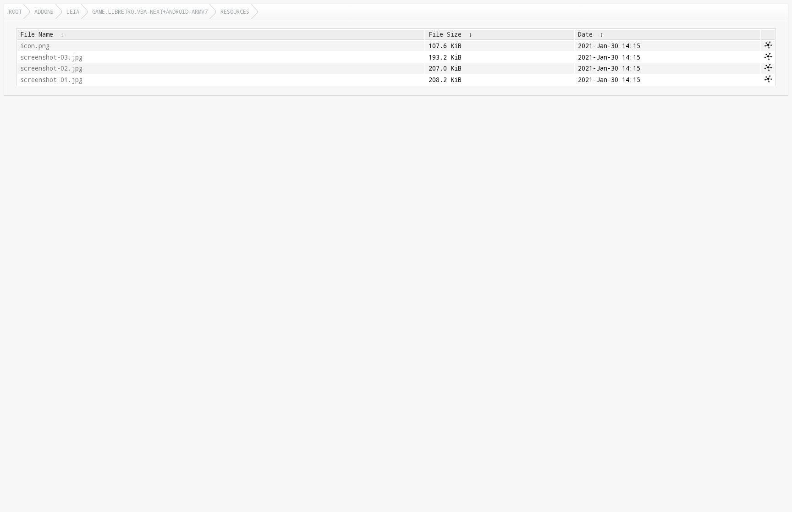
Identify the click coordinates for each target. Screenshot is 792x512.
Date (585, 34)
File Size (445, 34)
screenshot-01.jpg (51, 80)
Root (15, 11)
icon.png (35, 46)
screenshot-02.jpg (51, 68)
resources (234, 11)
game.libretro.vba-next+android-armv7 (150, 11)
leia (72, 11)
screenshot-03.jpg (51, 57)
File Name (36, 34)
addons (44, 11)
